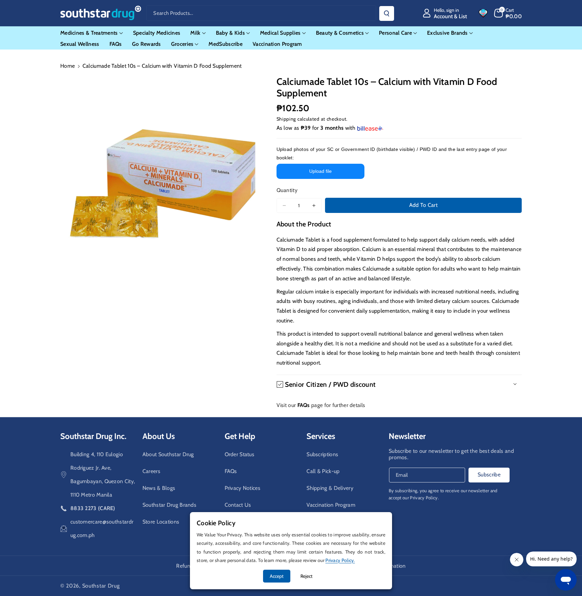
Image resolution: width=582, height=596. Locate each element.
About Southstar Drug (168, 454)
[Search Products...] (386, 13)
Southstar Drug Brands (169, 505)
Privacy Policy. (424, 497)
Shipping (286, 119)
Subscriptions (322, 454)
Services (320, 436)
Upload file (320, 171)
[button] (508, 13)
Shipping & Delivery (329, 488)
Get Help (240, 436)
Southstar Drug (101, 586)
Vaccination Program (330, 505)
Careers (151, 471)
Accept (277, 576)
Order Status (240, 454)
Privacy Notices (243, 488)
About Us (158, 436)
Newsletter (407, 436)
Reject (306, 576)
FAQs (231, 471)
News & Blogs (158, 488)
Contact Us (238, 505)
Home (67, 66)
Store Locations (161, 522)
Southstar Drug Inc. (93, 436)
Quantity (287, 190)
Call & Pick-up (323, 471)
